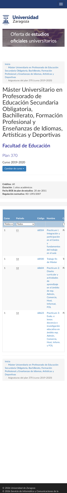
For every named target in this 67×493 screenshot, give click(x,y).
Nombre (51, 218)
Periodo (20, 218)
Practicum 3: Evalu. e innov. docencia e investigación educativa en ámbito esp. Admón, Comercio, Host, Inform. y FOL (53, 329)
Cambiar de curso (14, 169)
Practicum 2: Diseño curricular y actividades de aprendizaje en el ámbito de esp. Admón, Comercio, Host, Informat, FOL (53, 287)
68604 (40, 268)
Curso (7, 218)
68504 (40, 230)
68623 (40, 313)
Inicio (7, 64)
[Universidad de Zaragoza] (20, 20)
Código (40, 218)
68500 (40, 259)
